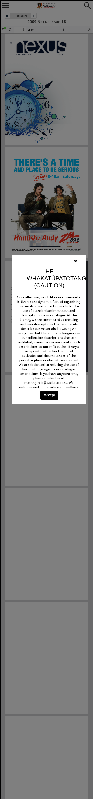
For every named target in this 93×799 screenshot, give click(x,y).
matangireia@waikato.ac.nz (45, 382)
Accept (49, 395)
